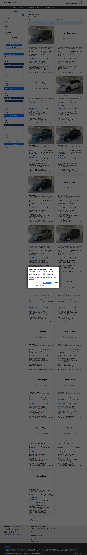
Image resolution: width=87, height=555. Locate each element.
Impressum (42, 285)
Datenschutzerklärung (33, 285)
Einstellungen (55, 282)
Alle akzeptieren (47, 282)
